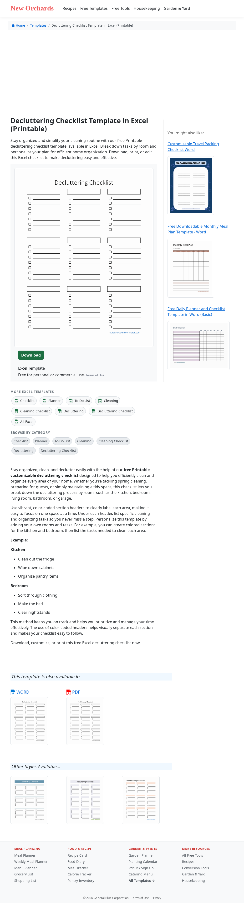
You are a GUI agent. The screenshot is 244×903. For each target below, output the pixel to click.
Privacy (156, 898)
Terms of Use (95, 375)
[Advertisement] (122, 69)
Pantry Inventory (81, 880)
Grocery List (23, 874)
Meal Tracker (78, 868)
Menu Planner (25, 868)
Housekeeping (147, 8)
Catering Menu (141, 874)
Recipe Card (77, 855)
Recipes (69, 8)
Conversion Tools (195, 868)
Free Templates (94, 8)
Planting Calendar (143, 861)
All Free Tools (192, 855)
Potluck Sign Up (141, 868)
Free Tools (121, 8)
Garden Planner (141, 855)
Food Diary (76, 861)
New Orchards (32, 8)
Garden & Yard (177, 8)
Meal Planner (25, 855)
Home (20, 25)
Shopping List (25, 880)
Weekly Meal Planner (31, 861)
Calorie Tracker (80, 874)
